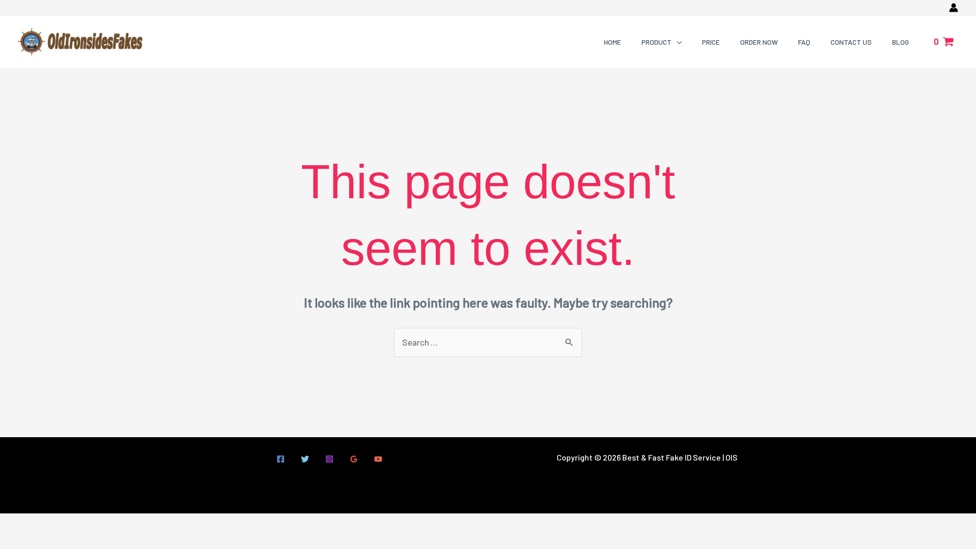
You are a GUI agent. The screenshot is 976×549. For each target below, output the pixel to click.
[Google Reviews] (354, 459)
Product (657, 42)
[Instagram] (329, 459)
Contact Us (851, 42)
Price (711, 42)
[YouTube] (378, 459)
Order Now (759, 42)
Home (612, 42)
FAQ (804, 42)
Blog (900, 42)
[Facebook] (280, 459)
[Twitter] (305, 459)
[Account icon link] (953, 7)
